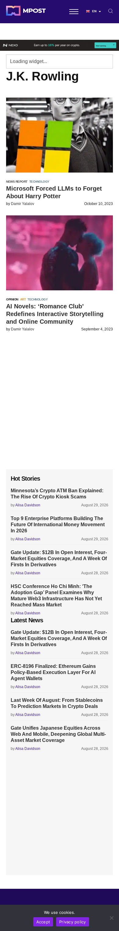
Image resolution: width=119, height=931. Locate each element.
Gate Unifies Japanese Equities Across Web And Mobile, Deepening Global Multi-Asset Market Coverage (58, 734)
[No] (111, 918)
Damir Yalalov (22, 204)
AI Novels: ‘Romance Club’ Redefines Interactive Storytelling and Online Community (54, 314)
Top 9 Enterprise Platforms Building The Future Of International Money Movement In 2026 (58, 524)
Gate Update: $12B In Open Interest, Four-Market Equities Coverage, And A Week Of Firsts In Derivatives (59, 558)
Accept (43, 921)
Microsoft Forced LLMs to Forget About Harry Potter (54, 192)
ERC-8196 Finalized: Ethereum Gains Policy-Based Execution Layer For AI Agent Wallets (53, 672)
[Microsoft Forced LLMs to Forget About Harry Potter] (59, 135)
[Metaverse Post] (26, 11)
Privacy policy (72, 921)
